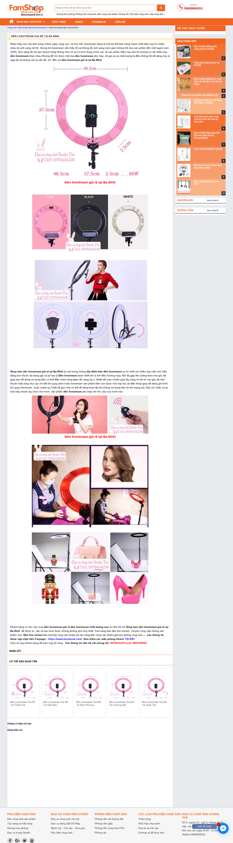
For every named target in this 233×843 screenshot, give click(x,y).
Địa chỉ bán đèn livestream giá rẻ (33, 27)
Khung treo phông (17, 828)
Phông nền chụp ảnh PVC (110, 828)
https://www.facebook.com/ (65, 638)
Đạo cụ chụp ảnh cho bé (65, 818)
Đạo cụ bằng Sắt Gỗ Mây (65, 823)
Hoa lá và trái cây (148, 828)
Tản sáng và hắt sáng (19, 823)
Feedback (99, 21)
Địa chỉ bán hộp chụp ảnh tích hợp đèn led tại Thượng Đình (207, 135)
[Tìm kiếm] (161, 8)
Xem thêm (212, 200)
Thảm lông (144, 818)
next (167, 693)
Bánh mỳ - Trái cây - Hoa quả (68, 828)
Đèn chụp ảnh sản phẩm (21, 818)
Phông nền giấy (104, 823)
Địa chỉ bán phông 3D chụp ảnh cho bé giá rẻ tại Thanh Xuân (208, 81)
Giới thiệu (59, 21)
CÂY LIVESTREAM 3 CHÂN (208, 149)
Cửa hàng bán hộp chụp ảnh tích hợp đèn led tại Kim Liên (206, 119)
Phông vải (100, 832)
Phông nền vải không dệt (109, 818)
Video (79, 21)
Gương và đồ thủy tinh (151, 832)
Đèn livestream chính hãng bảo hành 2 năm (208, 166)
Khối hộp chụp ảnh (149, 823)
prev (13, 693)
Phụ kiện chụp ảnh (61, 832)
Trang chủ (11, 27)
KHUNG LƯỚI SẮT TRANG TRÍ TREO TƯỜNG (208, 101)
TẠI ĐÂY (130, 638)
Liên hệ (120, 21)
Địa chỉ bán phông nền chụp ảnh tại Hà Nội (205, 47)
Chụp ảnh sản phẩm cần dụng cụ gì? (199, 95)
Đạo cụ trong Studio (18, 832)
